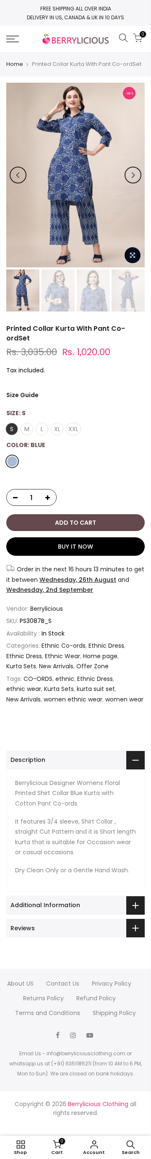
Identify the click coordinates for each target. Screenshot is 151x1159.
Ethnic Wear (62, 656)
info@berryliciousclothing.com (86, 1053)
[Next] (133, 175)
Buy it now (75, 546)
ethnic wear (23, 689)
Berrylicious (46, 608)
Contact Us (62, 983)
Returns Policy (43, 998)
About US (20, 983)
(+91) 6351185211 (71, 1063)
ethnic (64, 679)
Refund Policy (96, 998)
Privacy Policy (111, 983)
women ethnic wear (73, 699)
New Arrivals (56, 666)
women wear (124, 699)
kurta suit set (96, 689)
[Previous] (18, 175)
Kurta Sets (21, 666)
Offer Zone (92, 666)
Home (14, 64)
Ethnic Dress (106, 645)
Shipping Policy (114, 1013)
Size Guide (22, 395)
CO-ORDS (37, 679)
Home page (100, 656)
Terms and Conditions (47, 1013)
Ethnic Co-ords (64, 645)
